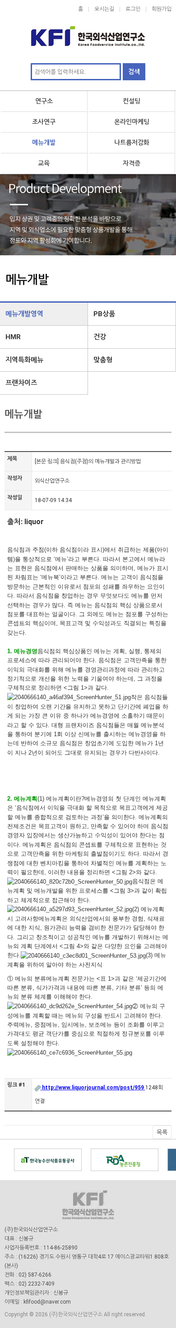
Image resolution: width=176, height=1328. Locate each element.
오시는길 (104, 9)
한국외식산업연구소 (88, 31)
